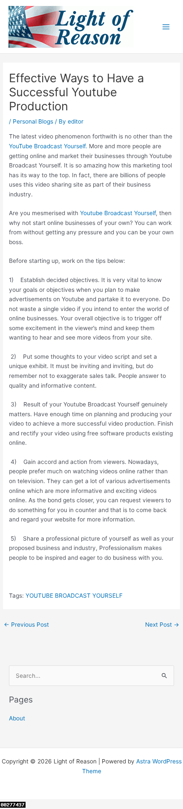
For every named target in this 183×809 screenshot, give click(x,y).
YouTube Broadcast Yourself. (48, 146)
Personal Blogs (33, 121)
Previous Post (26, 624)
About (17, 718)
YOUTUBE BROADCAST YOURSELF (74, 595)
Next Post (162, 624)
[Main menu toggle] (166, 26)
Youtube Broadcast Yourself (118, 213)
